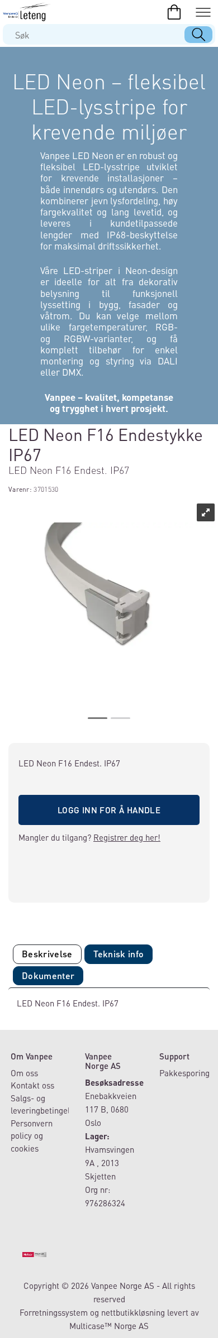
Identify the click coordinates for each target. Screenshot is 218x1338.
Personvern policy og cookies (32, 1136)
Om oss (24, 1072)
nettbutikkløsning (133, 1312)
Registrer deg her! (126, 837)
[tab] (47, 954)
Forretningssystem (54, 1312)
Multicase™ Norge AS (109, 1325)
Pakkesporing (184, 1072)
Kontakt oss (32, 1085)
